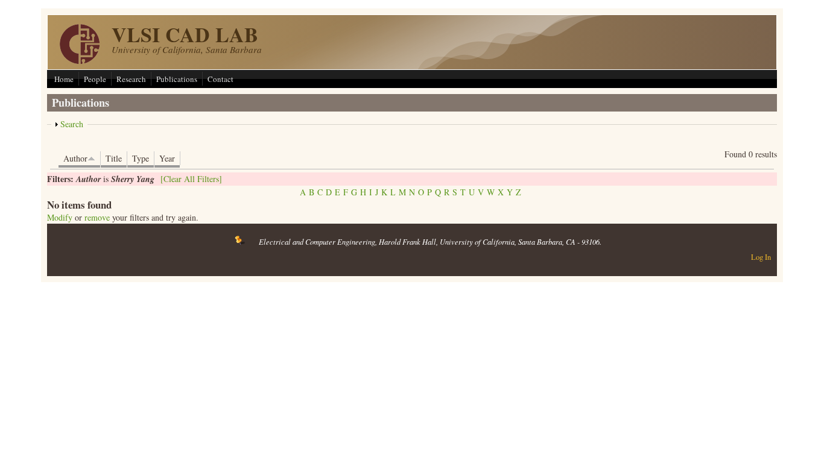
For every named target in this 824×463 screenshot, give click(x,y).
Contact (220, 79)
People (95, 79)
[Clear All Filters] (191, 178)
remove (97, 217)
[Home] (80, 60)
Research (131, 79)
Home (64, 79)
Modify (59, 217)
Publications (176, 79)
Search (71, 124)
